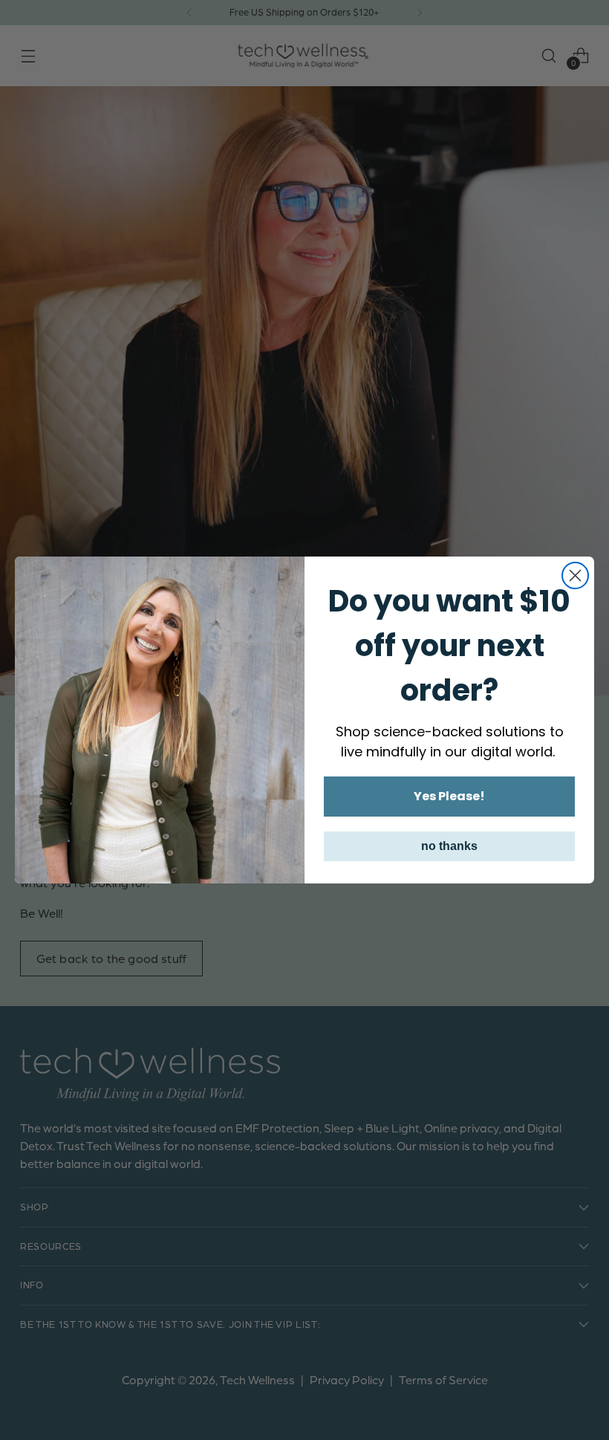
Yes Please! (449, 796)
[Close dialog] (575, 575)
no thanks (449, 846)
